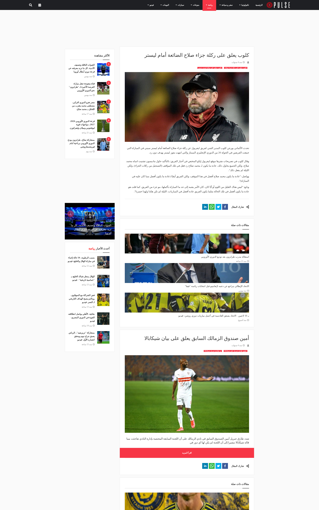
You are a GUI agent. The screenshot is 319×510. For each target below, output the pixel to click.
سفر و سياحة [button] (228, 5)
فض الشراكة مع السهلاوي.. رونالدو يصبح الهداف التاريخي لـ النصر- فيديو (82, 298)
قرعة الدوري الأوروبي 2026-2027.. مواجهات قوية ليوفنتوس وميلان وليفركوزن (82, 124)
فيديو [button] (160, 5)
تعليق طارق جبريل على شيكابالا (235, 351)
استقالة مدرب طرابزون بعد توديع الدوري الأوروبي (225, 257)
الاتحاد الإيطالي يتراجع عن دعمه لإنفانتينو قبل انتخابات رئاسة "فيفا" (217, 286)
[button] (225, 207)
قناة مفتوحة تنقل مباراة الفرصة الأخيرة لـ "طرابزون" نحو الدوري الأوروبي (82, 87)
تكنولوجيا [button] (244, 5)
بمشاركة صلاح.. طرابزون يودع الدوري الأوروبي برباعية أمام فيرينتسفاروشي (81, 143)
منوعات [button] (200, 5)
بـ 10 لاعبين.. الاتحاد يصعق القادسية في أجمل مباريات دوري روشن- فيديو (213, 316)
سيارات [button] (186, 5)
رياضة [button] (213, 5)
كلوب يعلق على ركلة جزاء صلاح (236, 68)
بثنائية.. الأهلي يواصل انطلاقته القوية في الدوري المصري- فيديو (81, 317)
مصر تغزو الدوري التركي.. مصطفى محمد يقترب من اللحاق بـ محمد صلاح (83, 106)
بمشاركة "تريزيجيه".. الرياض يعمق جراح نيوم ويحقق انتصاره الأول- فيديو (82, 336)
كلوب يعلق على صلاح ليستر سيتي (209, 68)
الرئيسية (260, 5)
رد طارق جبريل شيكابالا (213, 351)
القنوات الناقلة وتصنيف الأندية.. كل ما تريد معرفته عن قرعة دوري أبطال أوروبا (81, 68)
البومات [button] (173, 5)
